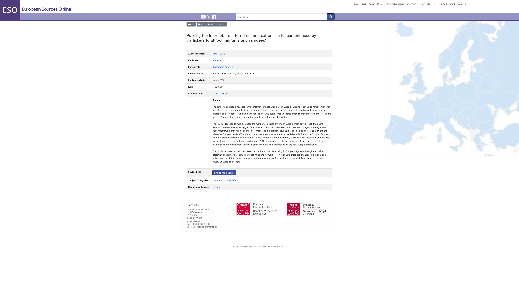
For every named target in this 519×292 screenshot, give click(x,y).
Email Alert (411, 4)
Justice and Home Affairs (225, 180)
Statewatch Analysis (222, 67)
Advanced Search (377, 4)
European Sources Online (46, 9)
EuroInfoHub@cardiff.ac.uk (204, 227)
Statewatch (218, 60)
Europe (216, 187)
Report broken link (217, 24)
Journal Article (219, 93)
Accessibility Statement (444, 4)
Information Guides (395, 4)
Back (192, 24)
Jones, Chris (218, 53)
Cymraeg (462, 4)
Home (355, 4)
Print (202, 24)
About (363, 4)
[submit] (331, 16)
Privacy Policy (425, 4)
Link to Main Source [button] (224, 172)
